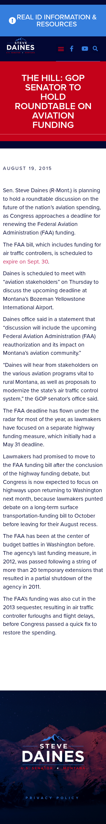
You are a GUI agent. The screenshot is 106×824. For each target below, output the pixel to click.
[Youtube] (85, 49)
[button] (61, 48)
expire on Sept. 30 (25, 261)
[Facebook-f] (71, 49)
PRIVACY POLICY (53, 798)
